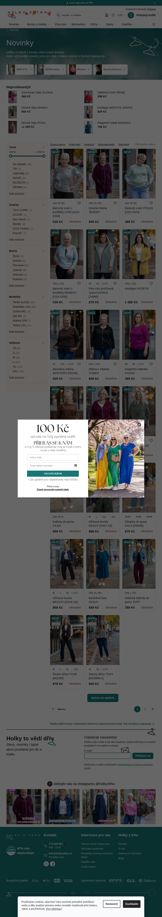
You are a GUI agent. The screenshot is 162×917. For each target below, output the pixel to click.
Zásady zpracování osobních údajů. (53, 489)
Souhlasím (131, 904)
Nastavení (112, 904)
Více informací (54, 909)
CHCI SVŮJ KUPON (53, 473)
